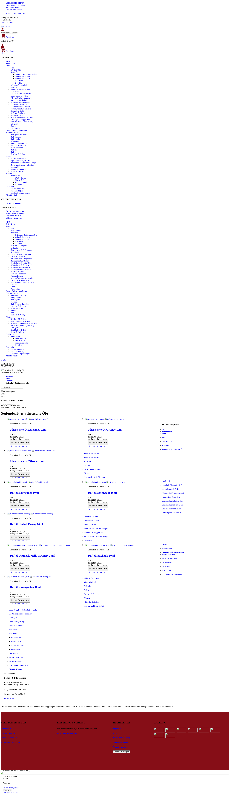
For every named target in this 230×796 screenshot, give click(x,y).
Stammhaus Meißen (13, 7)
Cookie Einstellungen (121, 752)
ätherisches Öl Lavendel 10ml (28, 429)
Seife (8, 379)
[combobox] (12, 20)
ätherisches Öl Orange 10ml (105, 429)
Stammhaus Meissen (13, 216)
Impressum (117, 729)
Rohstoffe (9, 381)
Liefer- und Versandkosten (67, 733)
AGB (115, 733)
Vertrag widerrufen (120, 747)
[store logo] (5, 27)
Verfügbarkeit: (15, 439)
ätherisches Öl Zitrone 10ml (27, 461)
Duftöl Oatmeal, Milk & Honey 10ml (32, 555)
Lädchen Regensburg (14, 9)
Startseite (9, 376)
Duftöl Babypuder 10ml (24, 492)
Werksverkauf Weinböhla (15, 5)
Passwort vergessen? (10, 788)
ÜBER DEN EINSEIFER (15, 3)
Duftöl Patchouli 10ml (101, 555)
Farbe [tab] (3, 396)
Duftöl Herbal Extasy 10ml (26, 524)
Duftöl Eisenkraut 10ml (102, 492)
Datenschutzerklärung (121, 738)
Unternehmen (6, 729)
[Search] (2, 390)
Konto (3, 360)
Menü (3, 53)
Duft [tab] (2, 394)
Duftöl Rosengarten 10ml (25, 587)
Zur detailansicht (19, 446)
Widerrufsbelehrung (120, 742)
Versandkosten (9, 698)
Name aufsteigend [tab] (8, 392)
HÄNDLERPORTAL (16, 13)
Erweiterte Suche (7, 22)
